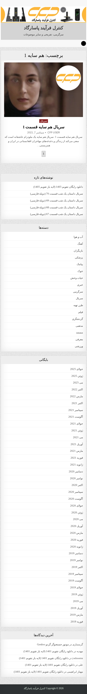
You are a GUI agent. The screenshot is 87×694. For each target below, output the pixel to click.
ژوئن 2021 (77, 430)
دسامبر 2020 (76, 471)
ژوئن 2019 (77, 594)
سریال (43, 121)
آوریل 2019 (77, 608)
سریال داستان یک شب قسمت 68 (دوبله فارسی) (56, 207)
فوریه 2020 (77, 539)
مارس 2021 (76, 450)
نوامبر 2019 (76, 560)
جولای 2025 (76, 369)
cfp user (54, 132)
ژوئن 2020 (77, 512)
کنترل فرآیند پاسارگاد (43, 27)
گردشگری (77, 318)
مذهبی (79, 325)
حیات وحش (76, 277)
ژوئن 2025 (77, 375)
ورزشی (79, 346)
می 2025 (78, 382)
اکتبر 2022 (77, 389)
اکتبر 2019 (77, 567)
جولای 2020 (76, 505)
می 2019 (78, 601)
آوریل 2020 (77, 526)
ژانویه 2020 (76, 546)
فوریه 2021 (77, 457)
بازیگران (78, 250)
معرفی (79, 339)
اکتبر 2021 (77, 403)
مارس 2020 (76, 532)
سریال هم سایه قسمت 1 (44, 127)
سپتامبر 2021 (75, 410)
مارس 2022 (76, 396)
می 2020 (78, 519)
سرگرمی (78, 291)
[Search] (83, 43)
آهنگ (80, 243)
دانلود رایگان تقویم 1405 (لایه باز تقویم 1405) (58, 186)
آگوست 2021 (75, 416)
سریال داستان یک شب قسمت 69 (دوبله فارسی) (56, 200)
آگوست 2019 (75, 580)
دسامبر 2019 (76, 553)
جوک (80, 271)
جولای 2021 (76, 423)
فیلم (80, 312)
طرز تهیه (78, 305)
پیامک (80, 264)
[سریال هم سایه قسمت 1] (43, 89)
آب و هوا (78, 236)
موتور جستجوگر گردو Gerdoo (53, 644)
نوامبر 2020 (76, 478)
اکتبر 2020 (77, 485)
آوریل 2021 (77, 444)
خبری (80, 284)
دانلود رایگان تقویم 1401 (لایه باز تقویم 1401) (48, 651)
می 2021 (78, 437)
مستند (79, 332)
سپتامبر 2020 (75, 491)
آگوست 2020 (75, 498)
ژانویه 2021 (76, 464)
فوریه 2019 (77, 621)
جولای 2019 (76, 587)
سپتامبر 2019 (75, 573)
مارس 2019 (76, 614)
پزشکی (79, 257)
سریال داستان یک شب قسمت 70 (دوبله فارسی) (56, 193)
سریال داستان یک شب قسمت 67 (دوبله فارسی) (56, 214)
